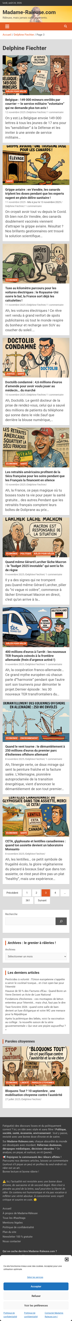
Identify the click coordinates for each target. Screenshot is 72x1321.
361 (28, 900)
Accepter (36, 1286)
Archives (10, 949)
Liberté (24, 1082)
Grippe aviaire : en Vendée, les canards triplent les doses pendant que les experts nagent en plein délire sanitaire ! (34, 194)
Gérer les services (35, 1277)
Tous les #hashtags (14, 1218)
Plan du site (9, 1232)
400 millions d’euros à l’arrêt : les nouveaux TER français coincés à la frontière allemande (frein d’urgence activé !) (35, 656)
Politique (25, 553)
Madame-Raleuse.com (29, 12)
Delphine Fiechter (36, 112)
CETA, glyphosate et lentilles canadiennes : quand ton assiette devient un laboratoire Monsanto (35, 845)
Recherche (11, 914)
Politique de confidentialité (18, 1227)
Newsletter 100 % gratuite (18, 1236)
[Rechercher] (61, 921)
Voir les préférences (36, 1305)
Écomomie (11, 280)
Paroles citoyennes (20, 1041)
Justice (10, 374)
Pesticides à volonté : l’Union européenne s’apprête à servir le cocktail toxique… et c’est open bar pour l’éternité (35, 983)
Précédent (12, 892)
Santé (9, 181)
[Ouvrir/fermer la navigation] (7, 26)
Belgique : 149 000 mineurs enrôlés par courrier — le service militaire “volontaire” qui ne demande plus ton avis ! (34, 104)
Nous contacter (12, 1241)
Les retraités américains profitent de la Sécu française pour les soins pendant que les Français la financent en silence (35, 476)
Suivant (42, 900)
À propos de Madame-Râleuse (20, 1213)
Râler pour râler (16, 91)
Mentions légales (13, 1222)
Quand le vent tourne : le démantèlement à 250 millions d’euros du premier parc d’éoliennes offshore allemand (35, 750)
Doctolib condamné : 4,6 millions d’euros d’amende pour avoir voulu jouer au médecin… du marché (33, 386)
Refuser (36, 1296)
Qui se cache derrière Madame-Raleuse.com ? (30, 1251)
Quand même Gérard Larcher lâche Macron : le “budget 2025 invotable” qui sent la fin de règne (35, 566)
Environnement (29, 738)
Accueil (7, 1208)
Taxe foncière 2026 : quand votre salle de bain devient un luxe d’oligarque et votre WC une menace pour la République (35, 1010)
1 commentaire (55, 112)
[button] (67, 1259)
